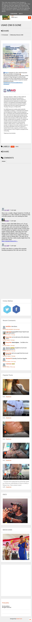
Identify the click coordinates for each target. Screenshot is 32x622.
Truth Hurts (9, 364)
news (12, 15)
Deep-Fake (9, 337)
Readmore (8, 396)
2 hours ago (13, 361)
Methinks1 (8, 326)
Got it (21, 13)
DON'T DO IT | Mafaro (6, 356)
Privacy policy (5, 602)
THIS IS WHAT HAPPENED (8, 329)
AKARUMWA (10, 435)
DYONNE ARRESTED (6, 350)
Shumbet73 (9, 358)
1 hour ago (13, 334)
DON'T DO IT (14, 17)
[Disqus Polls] (16, 185)
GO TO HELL (9, 414)
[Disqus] (16, 229)
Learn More (13, 13)
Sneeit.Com (19, 618)
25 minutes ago (16, 329)
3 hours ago (12, 366)
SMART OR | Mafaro (6, 334)
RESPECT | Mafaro (6, 340)
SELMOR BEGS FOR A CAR (15, 477)
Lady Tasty (8, 331)
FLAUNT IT (9, 456)
